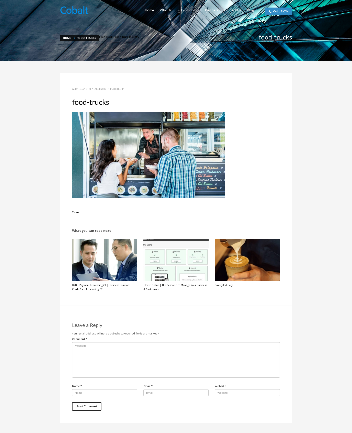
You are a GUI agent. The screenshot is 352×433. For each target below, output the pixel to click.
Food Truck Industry (127, 37)
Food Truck (106, 37)
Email (148, 386)
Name (77, 386)
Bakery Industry (224, 285)
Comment (79, 339)
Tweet (76, 212)
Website (220, 386)
